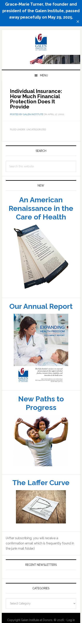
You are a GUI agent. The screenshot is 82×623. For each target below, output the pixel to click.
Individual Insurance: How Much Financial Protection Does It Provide (36, 99)
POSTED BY (16, 114)
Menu (44, 75)
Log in (71, 620)
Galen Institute (41, 43)
